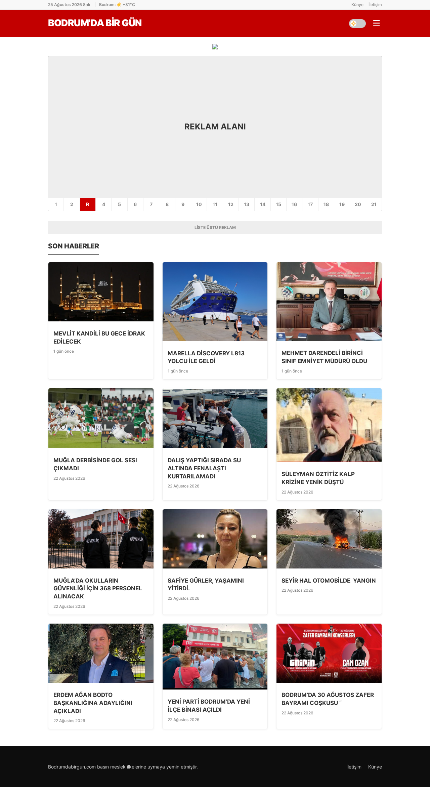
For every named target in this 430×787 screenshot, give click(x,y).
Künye (357, 4)
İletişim (375, 4)
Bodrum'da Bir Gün (94, 23)
